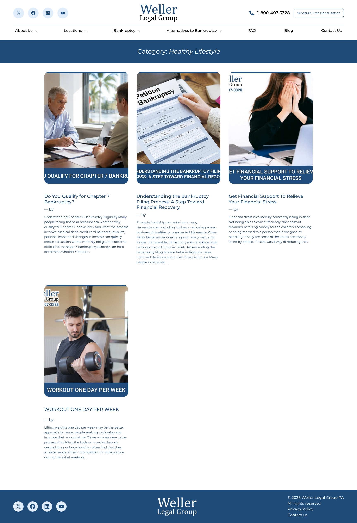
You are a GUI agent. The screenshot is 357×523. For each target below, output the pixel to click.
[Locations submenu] (86, 31)
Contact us (298, 515)
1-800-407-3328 (273, 12)
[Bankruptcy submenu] (139, 31)
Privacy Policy (300, 509)
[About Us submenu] (37, 31)
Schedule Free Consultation (318, 13)
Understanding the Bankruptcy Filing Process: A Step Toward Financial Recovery (173, 202)
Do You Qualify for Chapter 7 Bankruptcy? (76, 199)
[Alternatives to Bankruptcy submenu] (221, 31)
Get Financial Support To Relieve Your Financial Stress (266, 199)
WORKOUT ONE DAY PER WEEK (81, 409)
